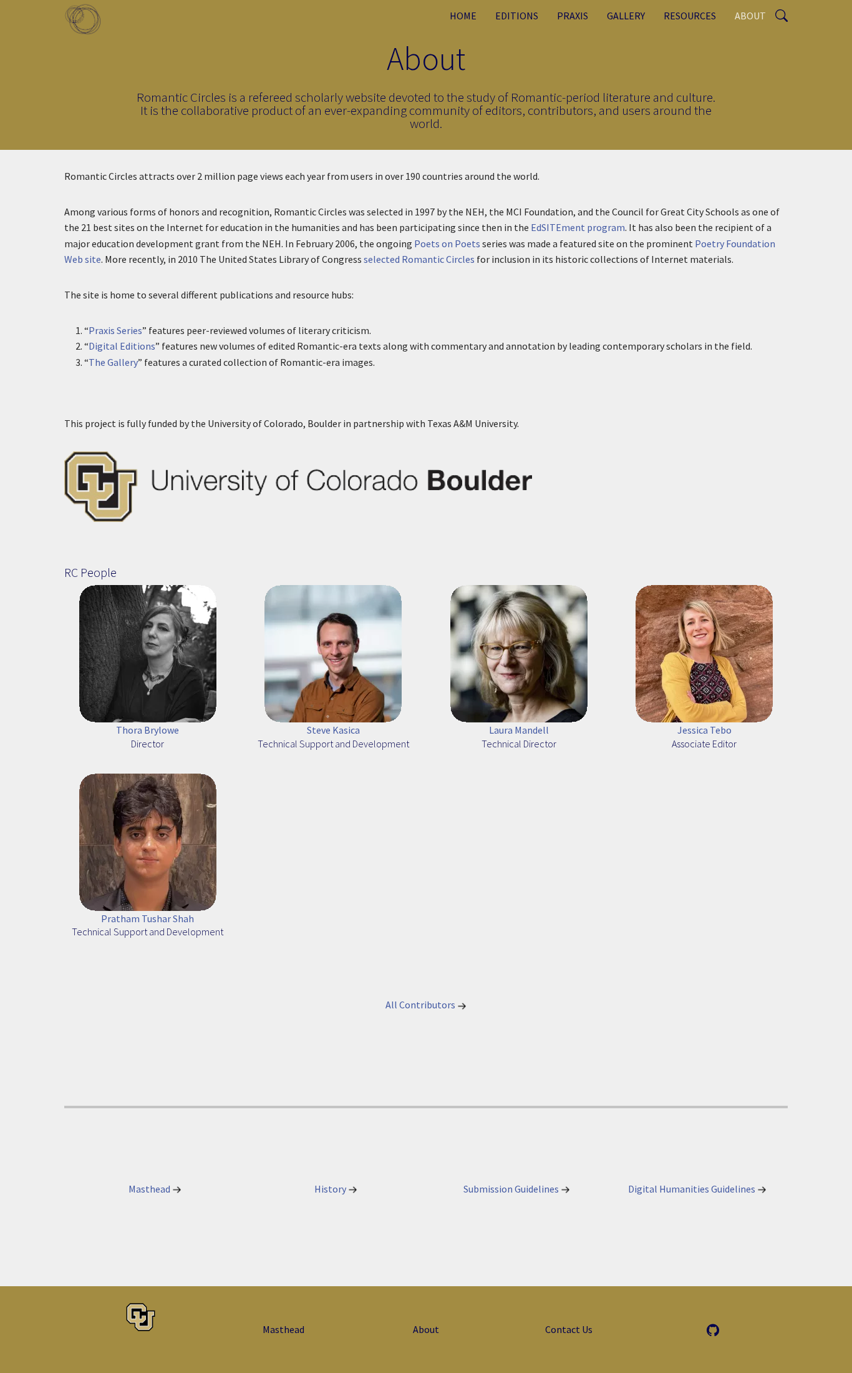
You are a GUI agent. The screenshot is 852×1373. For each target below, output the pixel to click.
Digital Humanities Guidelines (692, 1189)
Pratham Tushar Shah (147, 918)
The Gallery (113, 362)
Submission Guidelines (512, 1189)
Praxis (572, 15)
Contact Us (569, 1329)
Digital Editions (122, 346)
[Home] (87, 18)
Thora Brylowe (147, 730)
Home (463, 15)
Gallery (626, 15)
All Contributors (421, 1004)
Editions (516, 15)
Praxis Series (115, 330)
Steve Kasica (333, 730)
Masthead (150, 1189)
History (331, 1189)
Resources (690, 15)
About (750, 15)
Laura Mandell (519, 730)
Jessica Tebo (704, 730)
